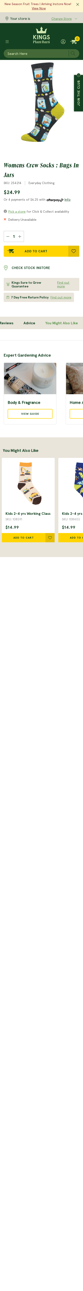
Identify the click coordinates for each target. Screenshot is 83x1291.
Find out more (63, 284)
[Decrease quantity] (8, 236)
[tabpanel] (41, 382)
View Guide (30, 413)
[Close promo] (77, 4)
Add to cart (23, 537)
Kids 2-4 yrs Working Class (28, 513)
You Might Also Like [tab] (61, 323)
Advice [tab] (29, 323)
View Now (39, 8)
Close (78, 75)
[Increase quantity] (20, 236)
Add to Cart (36, 251)
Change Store (61, 19)
